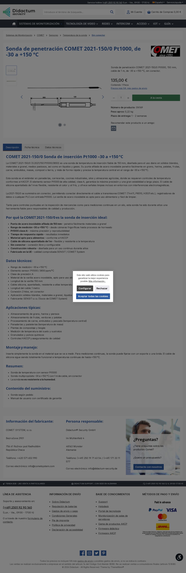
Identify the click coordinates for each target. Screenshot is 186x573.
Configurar (85, 288)
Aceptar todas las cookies (93, 296)
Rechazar (102, 288)
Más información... (97, 281)
